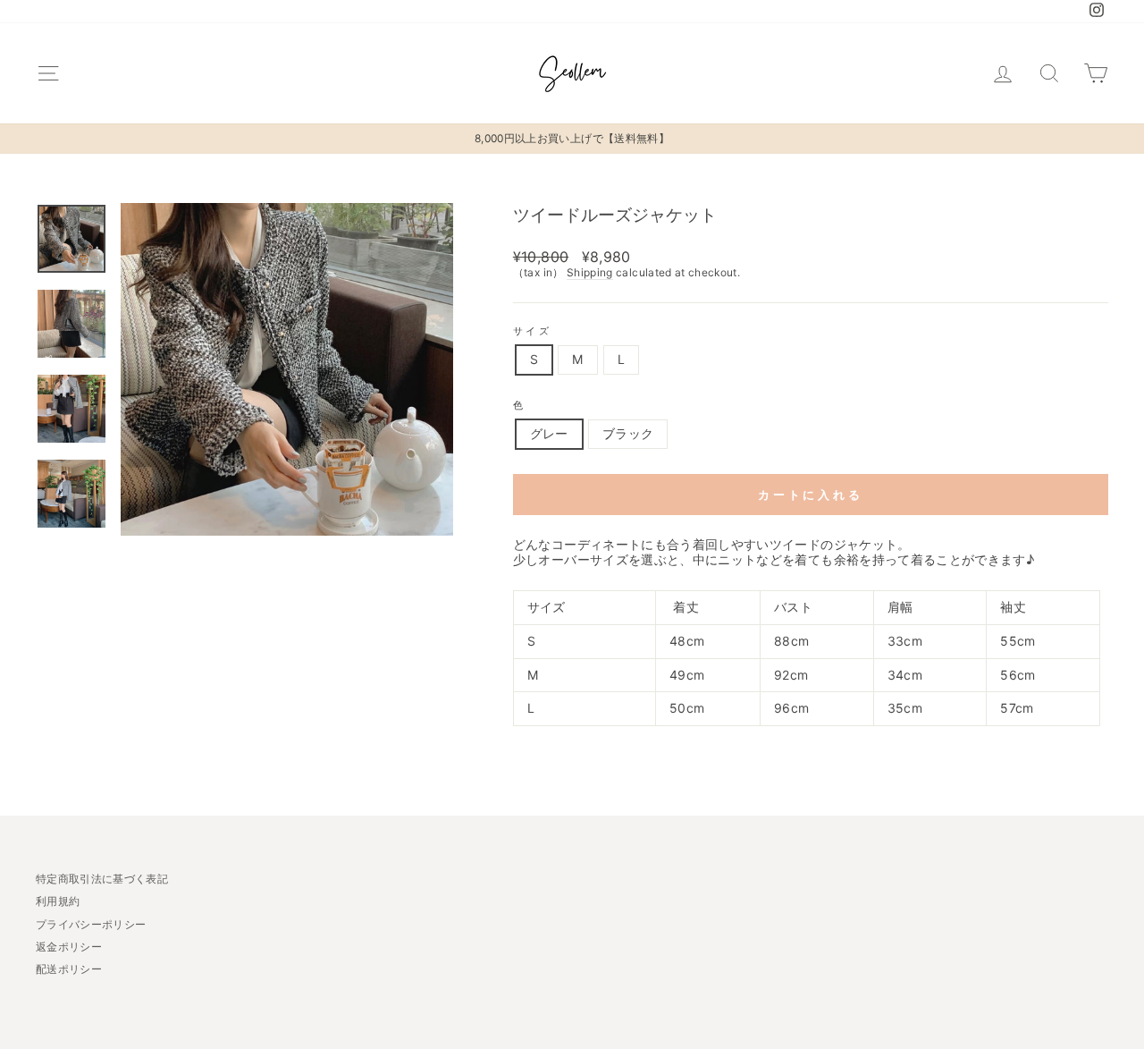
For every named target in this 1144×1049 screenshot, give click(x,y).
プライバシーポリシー (91, 924)
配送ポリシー (69, 969)
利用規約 (58, 901)
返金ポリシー (69, 946)
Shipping (590, 272)
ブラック (627, 433)
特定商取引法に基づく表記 (102, 878)
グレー (549, 433)
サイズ (532, 331)
